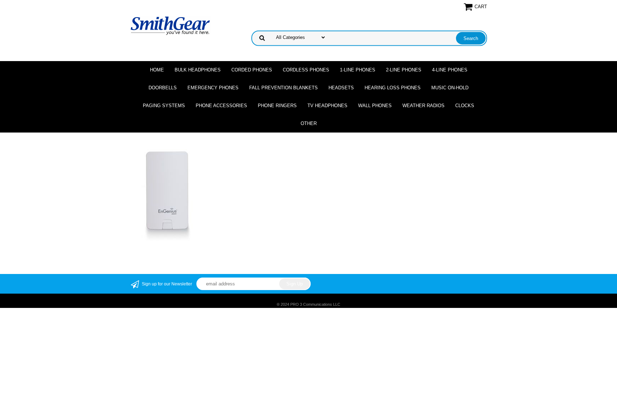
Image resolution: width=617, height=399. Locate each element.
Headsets (341, 87)
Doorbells (163, 87)
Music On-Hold (449, 87)
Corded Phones (251, 70)
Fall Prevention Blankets (283, 87)
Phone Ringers (277, 105)
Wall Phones (375, 105)
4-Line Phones (449, 70)
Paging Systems (164, 105)
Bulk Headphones (198, 70)
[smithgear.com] (170, 25)
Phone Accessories (221, 105)
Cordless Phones (306, 70)
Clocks (464, 105)
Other (309, 123)
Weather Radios (423, 105)
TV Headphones (327, 105)
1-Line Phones (357, 70)
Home (157, 70)
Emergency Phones (213, 87)
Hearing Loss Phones (393, 87)
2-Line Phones (403, 70)
